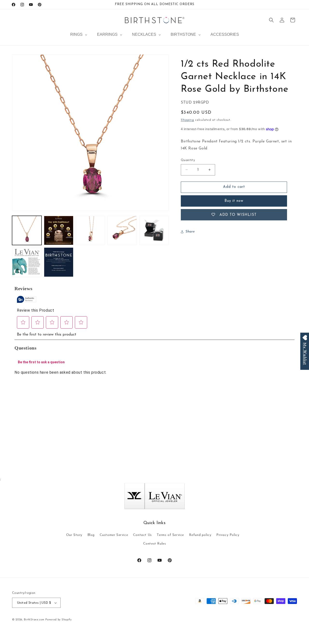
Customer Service (114, 535)
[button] (271, 20)
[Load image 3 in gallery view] (90, 230)
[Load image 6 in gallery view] (27, 262)
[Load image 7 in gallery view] (58, 262)
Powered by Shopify (58, 619)
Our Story (74, 535)
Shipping (187, 120)
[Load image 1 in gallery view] (27, 230)
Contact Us (142, 535)
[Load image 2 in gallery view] (58, 230)
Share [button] (190, 231)
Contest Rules (154, 544)
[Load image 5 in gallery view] (154, 230)
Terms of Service (170, 535)
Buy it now (234, 201)
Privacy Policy (227, 535)
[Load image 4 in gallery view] (122, 230)
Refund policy (200, 535)
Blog (91, 535)
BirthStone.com (34, 619)
